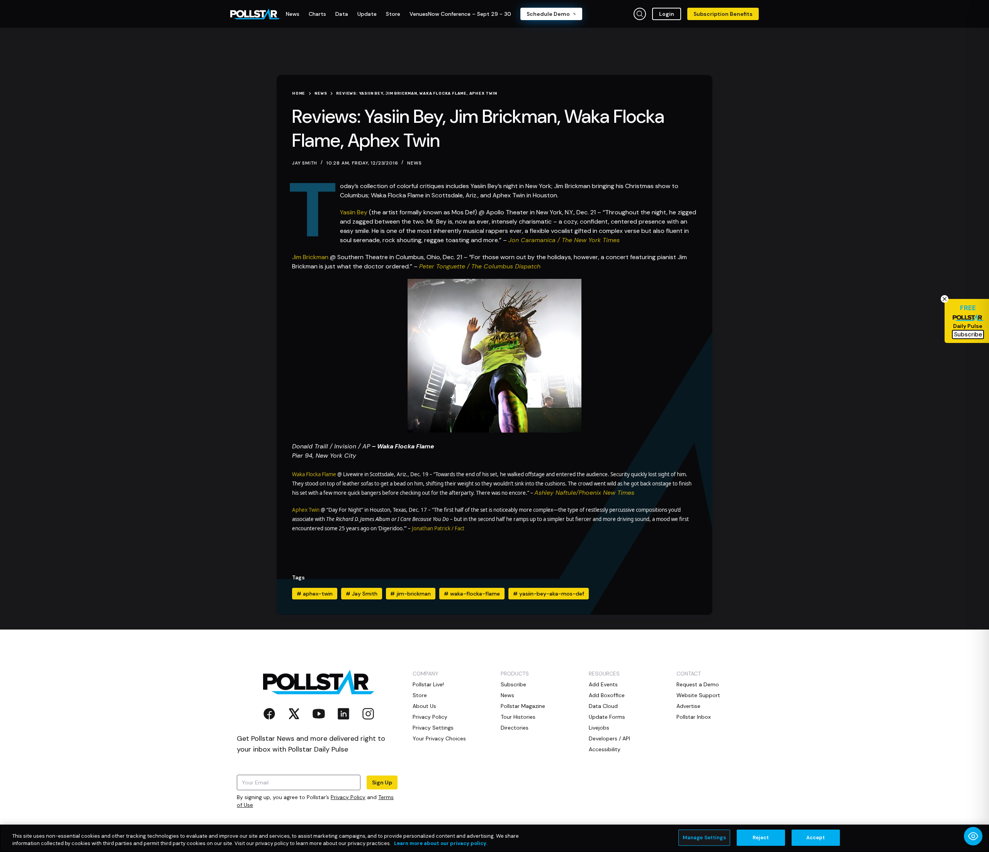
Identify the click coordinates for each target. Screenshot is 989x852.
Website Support (698, 695)
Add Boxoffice (607, 695)
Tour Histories (518, 716)
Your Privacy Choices (439, 738)
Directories (514, 727)
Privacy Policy (348, 797)
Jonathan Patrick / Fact (438, 528)
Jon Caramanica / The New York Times (564, 240)
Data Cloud (603, 706)
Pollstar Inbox (693, 716)
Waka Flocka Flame (314, 474)
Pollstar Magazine (523, 706)
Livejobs (599, 727)
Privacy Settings (433, 727)
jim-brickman (410, 593)
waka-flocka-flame (472, 593)
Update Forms (607, 716)
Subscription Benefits (723, 13)
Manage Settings (704, 837)
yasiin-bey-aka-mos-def (548, 593)
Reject (761, 837)
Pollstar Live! (428, 684)
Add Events (603, 684)
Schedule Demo (548, 13)
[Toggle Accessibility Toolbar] (973, 836)
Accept (815, 837)
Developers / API (609, 738)
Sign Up (382, 782)
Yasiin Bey (353, 212)
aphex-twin (315, 593)
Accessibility (604, 749)
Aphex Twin (305, 509)
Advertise (688, 706)
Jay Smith (361, 593)
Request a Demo (697, 684)
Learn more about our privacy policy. (440, 843)
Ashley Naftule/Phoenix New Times (584, 493)
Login (666, 13)
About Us (424, 706)
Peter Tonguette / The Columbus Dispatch (479, 266)
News (414, 163)
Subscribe (513, 684)
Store (420, 695)
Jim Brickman (310, 257)
